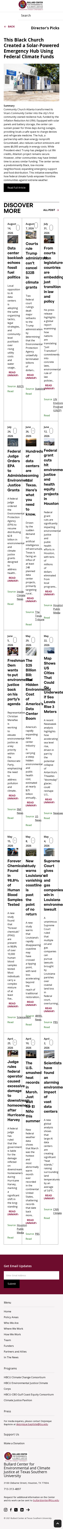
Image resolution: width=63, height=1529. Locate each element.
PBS (55, 1022)
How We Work (12, 1334)
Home (7, 1311)
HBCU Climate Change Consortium (24, 1377)
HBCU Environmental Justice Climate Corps (26, 1385)
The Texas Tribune (39, 615)
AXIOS (20, 386)
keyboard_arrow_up (57, 1523)
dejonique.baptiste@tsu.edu (32, 1424)
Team (7, 1340)
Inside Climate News (21, 595)
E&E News (20, 811)
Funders (9, 1346)
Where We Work (13, 1328)
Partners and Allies (15, 1351)
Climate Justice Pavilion (18, 1400)
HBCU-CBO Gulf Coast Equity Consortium (29, 1394)
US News (38, 818)
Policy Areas (11, 1317)
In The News (11, 1357)
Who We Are (11, 1323)
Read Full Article (16, 187)
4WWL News (38, 1017)
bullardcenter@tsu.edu (46, 1500)
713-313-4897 (12, 1489)
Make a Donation (14, 1443)
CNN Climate (57, 1211)
